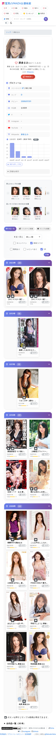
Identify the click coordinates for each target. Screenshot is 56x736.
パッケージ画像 (27, 229)
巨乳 (17, 13)
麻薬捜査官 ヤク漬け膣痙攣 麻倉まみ (21, 451)
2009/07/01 (26, 101)
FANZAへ (29, 77)
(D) (17, 196)
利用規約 (3, 734)
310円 (23, 494)
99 (16, 8)
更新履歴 (28, 734)
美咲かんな (37, 198)
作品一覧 (11, 229)
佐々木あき (26, 198)
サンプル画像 (44, 229)
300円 (23, 302)
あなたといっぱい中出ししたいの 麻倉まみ (24, 623)
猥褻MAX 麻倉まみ (14, 543)
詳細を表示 (14, 171)
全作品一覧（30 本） (15, 723)
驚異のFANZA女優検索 (17, 3)
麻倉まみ (24, 134)
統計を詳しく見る (15, 164)
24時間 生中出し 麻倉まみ (17, 583)
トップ (8, 32)
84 (15, 216)
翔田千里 (37, 219)
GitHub (35, 731)
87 (23, 88)
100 (7, 13)
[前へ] (8, 193)
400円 (35, 352)
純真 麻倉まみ (24, 704)
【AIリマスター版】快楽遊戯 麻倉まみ (22, 299)
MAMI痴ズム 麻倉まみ (16, 664)
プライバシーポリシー (16, 734)
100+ (26, 8)
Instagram (26, 731)
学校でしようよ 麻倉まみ (40, 623)
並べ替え (19, 237)
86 (15, 196)
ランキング (30, 13)
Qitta (52, 728)
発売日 (42, 13)
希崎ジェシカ (15, 198)
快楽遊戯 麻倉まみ (38, 664)
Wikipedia (30, 72)
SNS (7, 19)
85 (26, 196)
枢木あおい (15, 219)
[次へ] (48, 193)
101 (35, 8)
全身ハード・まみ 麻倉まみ (18, 492)
